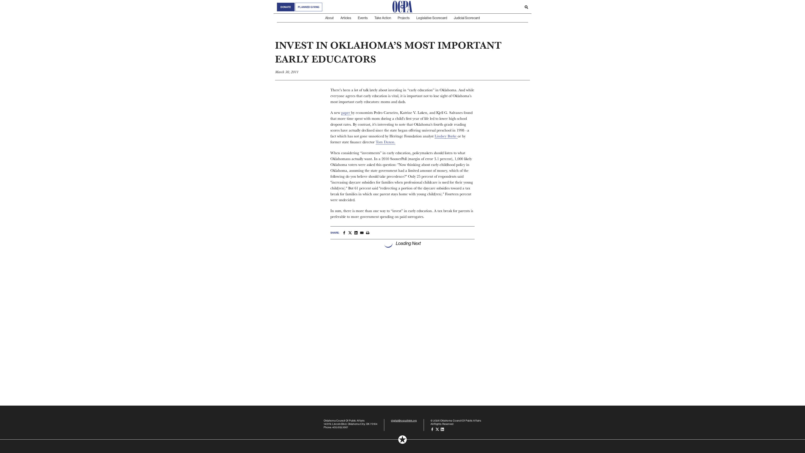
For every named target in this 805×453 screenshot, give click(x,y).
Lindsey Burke (446, 136)
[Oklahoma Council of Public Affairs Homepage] (402, 7)
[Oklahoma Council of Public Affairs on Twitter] (437, 429)
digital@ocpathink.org (404, 420)
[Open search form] (526, 6)
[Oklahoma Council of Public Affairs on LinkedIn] (442, 429)
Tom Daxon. (385, 141)
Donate (285, 7)
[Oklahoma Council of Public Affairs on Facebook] (432, 429)
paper (346, 112)
